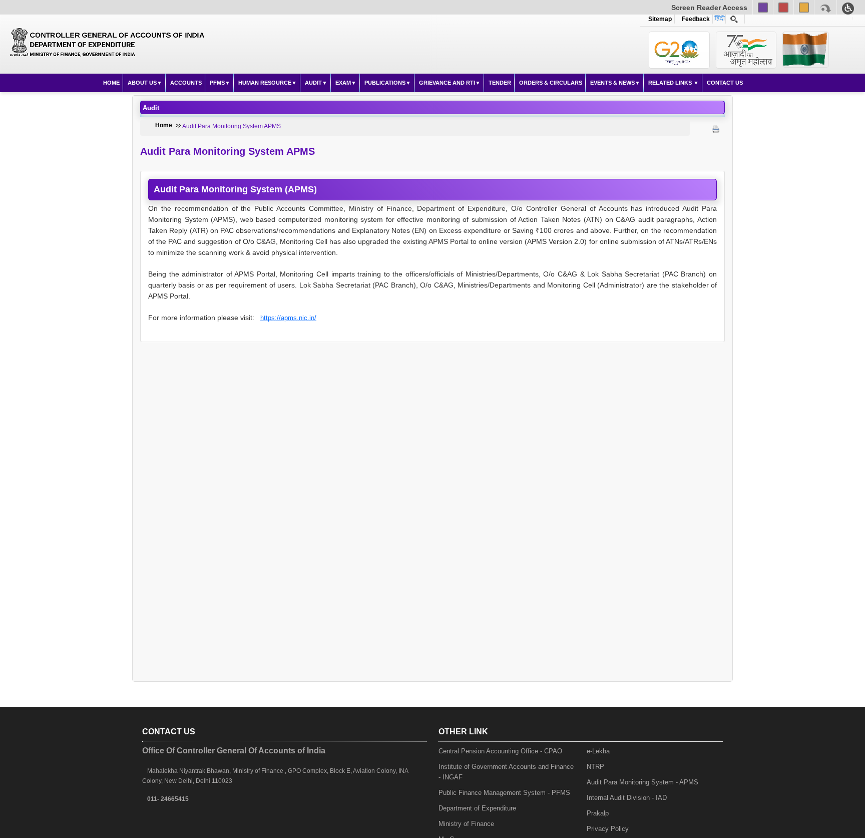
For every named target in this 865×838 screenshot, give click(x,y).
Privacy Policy (608, 828)
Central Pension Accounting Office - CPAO (500, 751)
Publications (384, 83)
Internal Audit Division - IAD (627, 797)
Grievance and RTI (447, 83)
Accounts (186, 83)
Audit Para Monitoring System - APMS (642, 782)
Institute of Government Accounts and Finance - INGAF (506, 772)
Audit (313, 83)
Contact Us (725, 83)
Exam (343, 83)
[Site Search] (734, 19)
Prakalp (598, 813)
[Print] (716, 119)
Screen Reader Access (709, 8)
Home (111, 83)
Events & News (612, 83)
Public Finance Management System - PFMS (504, 792)
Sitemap (660, 19)
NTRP (595, 766)
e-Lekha (598, 751)
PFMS (217, 83)
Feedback (694, 19)
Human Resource (264, 83)
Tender (500, 83)
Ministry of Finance (466, 823)
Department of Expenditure (477, 808)
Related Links (670, 83)
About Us (142, 83)
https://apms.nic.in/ (288, 318)
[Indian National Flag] (679, 50)
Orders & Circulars (550, 83)
